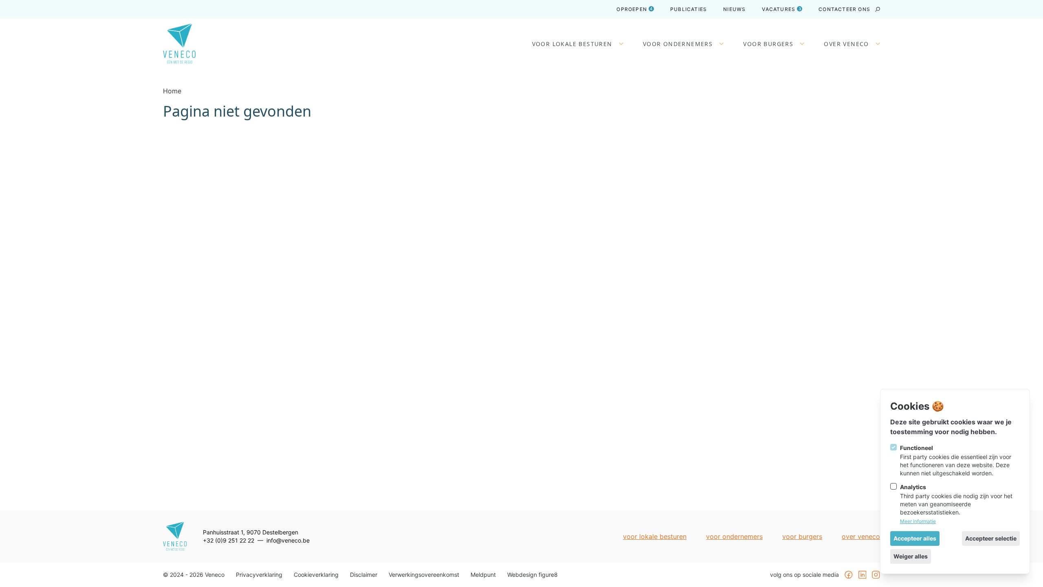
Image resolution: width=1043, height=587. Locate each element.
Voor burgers (768, 44)
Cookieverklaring (316, 575)
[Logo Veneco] (179, 44)
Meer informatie (918, 521)
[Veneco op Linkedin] (862, 575)
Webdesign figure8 (532, 575)
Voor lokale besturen (572, 44)
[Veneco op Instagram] (876, 575)
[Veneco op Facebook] (849, 575)
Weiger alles (910, 556)
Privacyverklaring (259, 575)
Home (172, 91)
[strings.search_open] (877, 9)
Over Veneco (846, 44)
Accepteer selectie (991, 538)
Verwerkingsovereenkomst (424, 575)
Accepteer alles (914, 538)
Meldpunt (483, 575)
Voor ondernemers (678, 44)
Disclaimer (363, 575)
